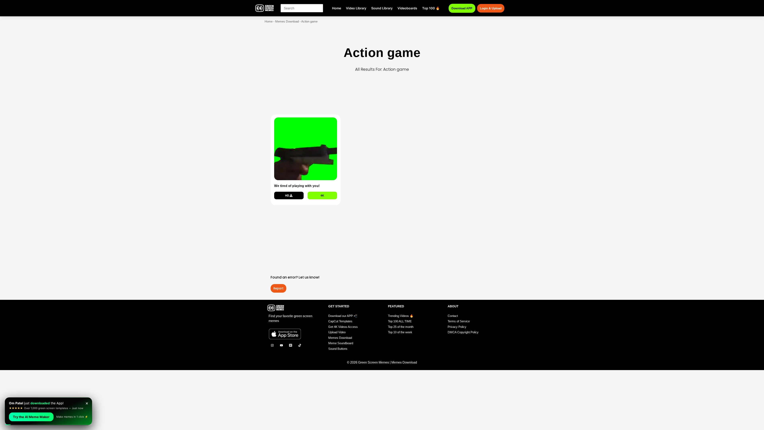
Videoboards (407, 8)
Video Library (356, 8)
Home (336, 8)
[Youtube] (281, 345)
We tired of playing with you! (297, 186)
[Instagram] (272, 345)
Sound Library (382, 8)
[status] (48, 411)
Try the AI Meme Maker (31, 417)
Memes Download (287, 21)
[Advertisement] (383, 99)
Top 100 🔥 (431, 8)
